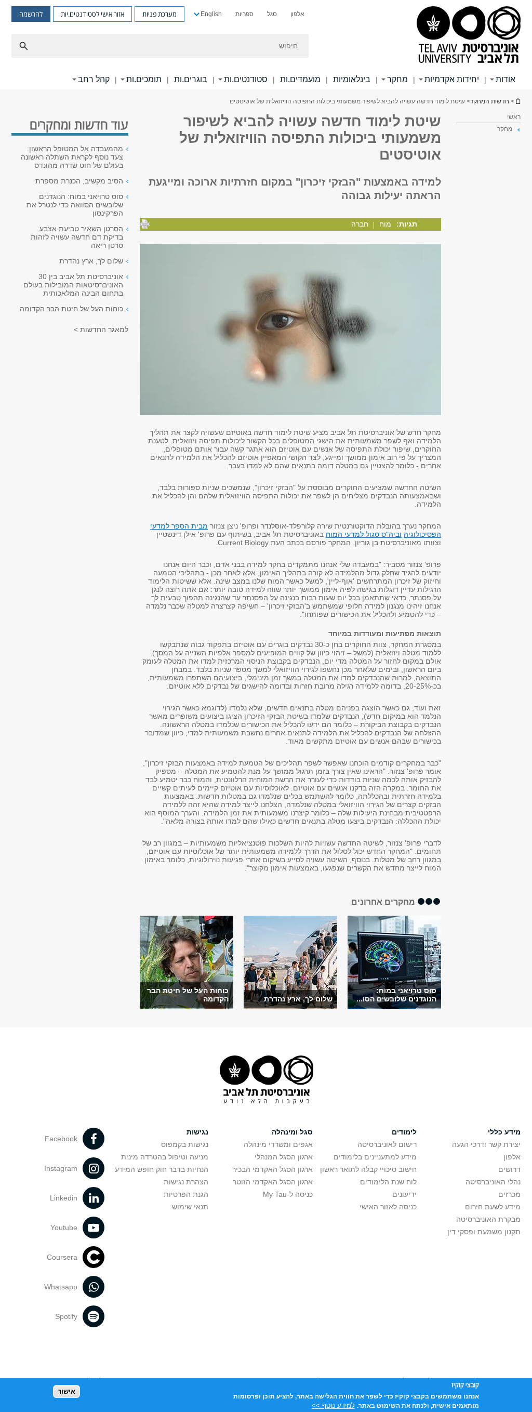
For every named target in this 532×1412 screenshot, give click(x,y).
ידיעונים (404, 1194)
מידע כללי (504, 1132)
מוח (385, 224)
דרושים (509, 1169)
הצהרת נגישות (186, 1182)
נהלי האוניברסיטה (493, 1182)
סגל (272, 14)
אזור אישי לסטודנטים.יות (92, 14)
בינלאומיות (351, 79)
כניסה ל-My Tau (288, 1194)
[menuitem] (297, 14)
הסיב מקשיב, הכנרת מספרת (79, 181)
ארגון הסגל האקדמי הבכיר (272, 1169)
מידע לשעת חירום (493, 1207)
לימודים (404, 1132)
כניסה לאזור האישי (388, 1207)
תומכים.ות (144, 79)
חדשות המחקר (489, 101)
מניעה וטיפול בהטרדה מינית (164, 1157)
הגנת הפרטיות (186, 1194)
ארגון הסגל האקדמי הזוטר (273, 1182)
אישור (66, 1391)
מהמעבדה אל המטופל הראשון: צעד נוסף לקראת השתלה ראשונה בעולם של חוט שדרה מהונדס (72, 156)
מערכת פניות (159, 14)
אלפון (297, 14)
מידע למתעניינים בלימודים (375, 1157)
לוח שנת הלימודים (388, 1182)
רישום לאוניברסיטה (387, 1144)
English (211, 14)
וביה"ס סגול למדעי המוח (364, 534)
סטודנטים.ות (246, 79)
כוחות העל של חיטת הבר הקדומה (71, 309)
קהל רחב (94, 79)
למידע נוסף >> (333, 1405)
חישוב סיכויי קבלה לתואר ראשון (368, 1169)
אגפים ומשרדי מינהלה (278, 1144)
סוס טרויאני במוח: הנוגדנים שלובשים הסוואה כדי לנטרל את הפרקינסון (74, 204)
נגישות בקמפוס (184, 1144)
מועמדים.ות (300, 79)
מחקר (397, 79)
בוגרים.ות (190, 79)
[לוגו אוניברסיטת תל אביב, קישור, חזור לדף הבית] (469, 35)
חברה (359, 224)
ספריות (244, 14)
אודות (505, 79)
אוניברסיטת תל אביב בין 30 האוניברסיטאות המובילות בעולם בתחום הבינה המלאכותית (73, 284)
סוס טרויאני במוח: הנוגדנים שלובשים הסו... (396, 994)
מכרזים (509, 1194)
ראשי (514, 117)
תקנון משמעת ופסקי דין (484, 1232)
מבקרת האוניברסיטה (488, 1219)
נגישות (197, 1132)
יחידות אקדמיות (451, 79)
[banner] (266, 44)
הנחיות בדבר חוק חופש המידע (161, 1169)
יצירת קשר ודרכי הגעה (486, 1144)
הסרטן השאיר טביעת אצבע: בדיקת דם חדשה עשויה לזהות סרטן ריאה (77, 237)
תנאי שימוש (190, 1207)
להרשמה (31, 14)
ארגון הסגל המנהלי (284, 1157)
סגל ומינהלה (292, 1132)
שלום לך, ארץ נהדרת (298, 999)
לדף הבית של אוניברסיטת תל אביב (517, 101)
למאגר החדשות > (101, 329)
